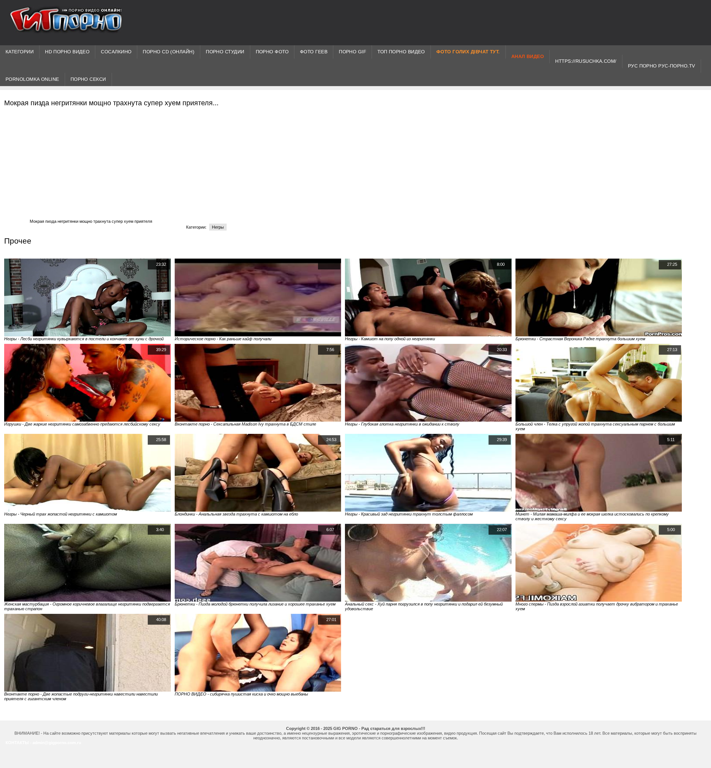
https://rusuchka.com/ (585, 61)
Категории (20, 51)
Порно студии (225, 51)
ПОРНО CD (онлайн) (168, 51)
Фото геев (313, 51)
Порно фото (272, 51)
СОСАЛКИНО (116, 51)
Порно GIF (352, 51)
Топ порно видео (401, 51)
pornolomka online (32, 79)
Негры (218, 227)
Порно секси (88, 79)
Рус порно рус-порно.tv (661, 66)
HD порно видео (67, 51)
